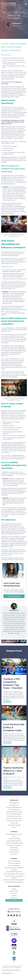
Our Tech (14, 893)
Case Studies (14, 823)
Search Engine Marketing (14, 814)
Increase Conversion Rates (14, 820)
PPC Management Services (14, 834)
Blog (14, 827)
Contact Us (14, 898)
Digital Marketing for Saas (14, 811)
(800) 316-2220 (14, 909)
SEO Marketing (14, 805)
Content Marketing (14, 838)
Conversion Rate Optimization (14, 843)
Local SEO (14, 854)
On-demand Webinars (14, 825)
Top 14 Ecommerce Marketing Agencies (14, 877)
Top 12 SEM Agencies (14, 861)
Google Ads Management (14, 807)
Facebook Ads (14, 849)
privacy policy (17, 967)
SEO (14, 836)
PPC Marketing (14, 803)
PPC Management (14, 809)
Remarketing (14, 847)
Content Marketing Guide (14, 818)
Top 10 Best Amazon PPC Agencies (14, 874)
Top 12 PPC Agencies (14, 863)
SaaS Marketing (14, 852)
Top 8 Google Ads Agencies (14, 871)
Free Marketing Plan (14, 596)
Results (14, 889)
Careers (14, 895)
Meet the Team (14, 891)
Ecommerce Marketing (14, 816)
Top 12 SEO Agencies (14, 865)
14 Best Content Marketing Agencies (14, 880)
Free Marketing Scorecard (14, 900)
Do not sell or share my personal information (11, 969)
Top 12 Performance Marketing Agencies (14, 868)
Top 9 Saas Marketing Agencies (14, 882)
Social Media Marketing (14, 841)
